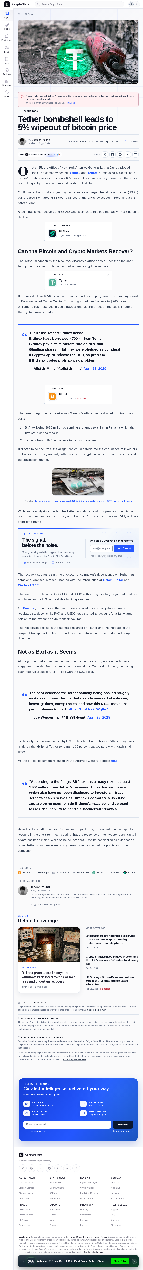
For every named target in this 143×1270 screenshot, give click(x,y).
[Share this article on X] (105, 154)
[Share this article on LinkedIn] (128, 154)
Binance (29, 608)
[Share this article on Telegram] (120, 154)
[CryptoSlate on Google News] (31, 1168)
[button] (6, 94)
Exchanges (31, 111)
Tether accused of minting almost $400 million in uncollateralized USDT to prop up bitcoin (83, 501)
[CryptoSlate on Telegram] (49, 1168)
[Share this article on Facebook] (112, 154)
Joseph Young (41, 140)
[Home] (19, 14)
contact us (70, 103)
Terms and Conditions (77, 1237)
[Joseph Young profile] (23, 890)
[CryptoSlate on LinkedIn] (58, 1168)
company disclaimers (74, 1059)
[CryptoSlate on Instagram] (67, 1168)
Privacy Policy (100, 1237)
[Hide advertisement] (134, 1261)
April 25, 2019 (94, 368)
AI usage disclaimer (95, 1010)
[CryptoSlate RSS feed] (76, 1168)
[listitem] (24, 872)
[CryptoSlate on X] (23, 1168)
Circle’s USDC (28, 585)
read (114, 760)
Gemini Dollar (113, 580)
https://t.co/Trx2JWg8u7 (88, 709)
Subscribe (123, 1125)
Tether (92, 173)
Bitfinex (74, 173)
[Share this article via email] (135, 154)
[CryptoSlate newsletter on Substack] (40, 1168)
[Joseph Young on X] (32, 904)
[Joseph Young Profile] (22, 141)
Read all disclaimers (93, 1252)
